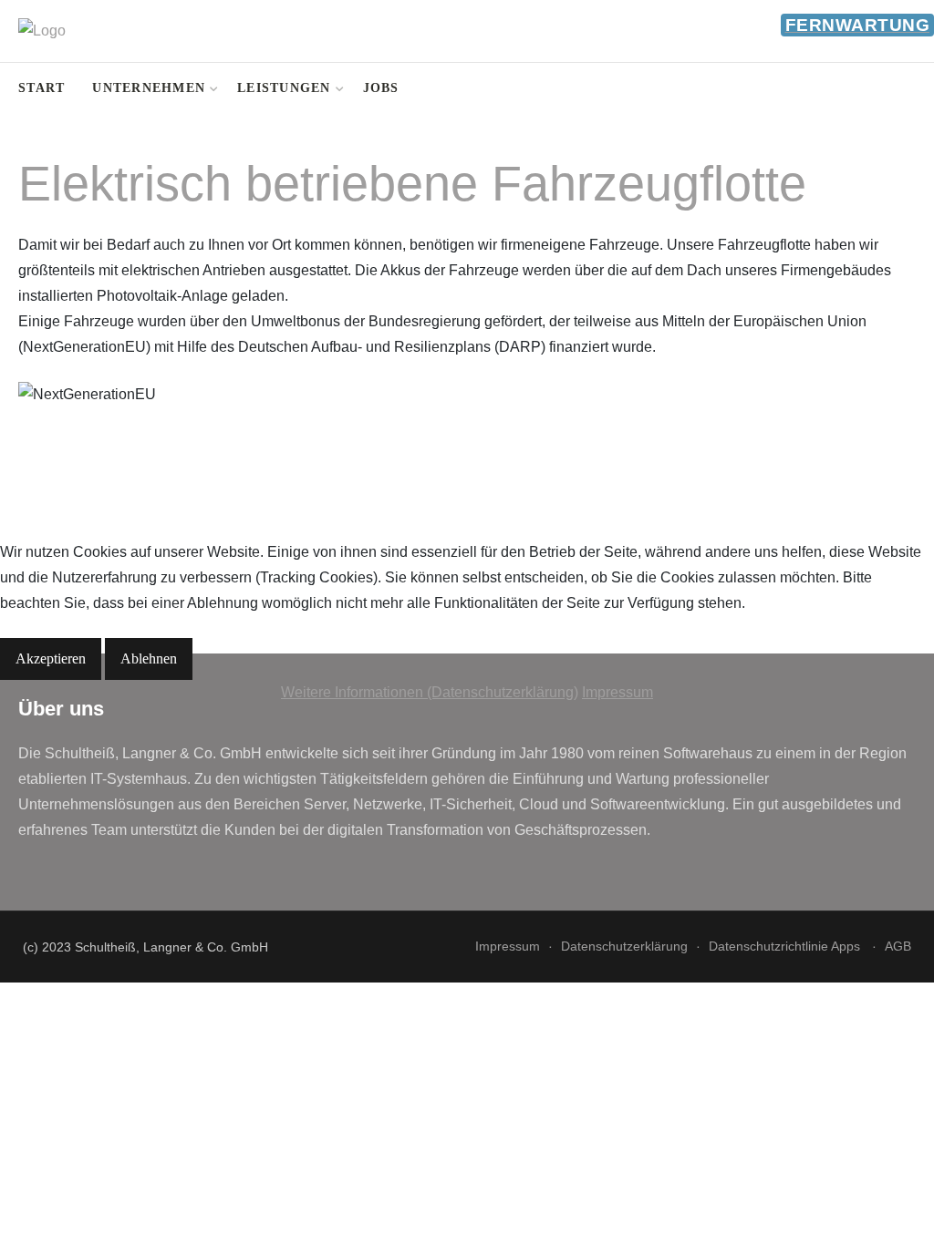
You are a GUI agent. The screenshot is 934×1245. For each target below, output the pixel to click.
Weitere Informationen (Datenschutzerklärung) (429, 692)
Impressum (617, 692)
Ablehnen (148, 658)
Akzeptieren (51, 658)
